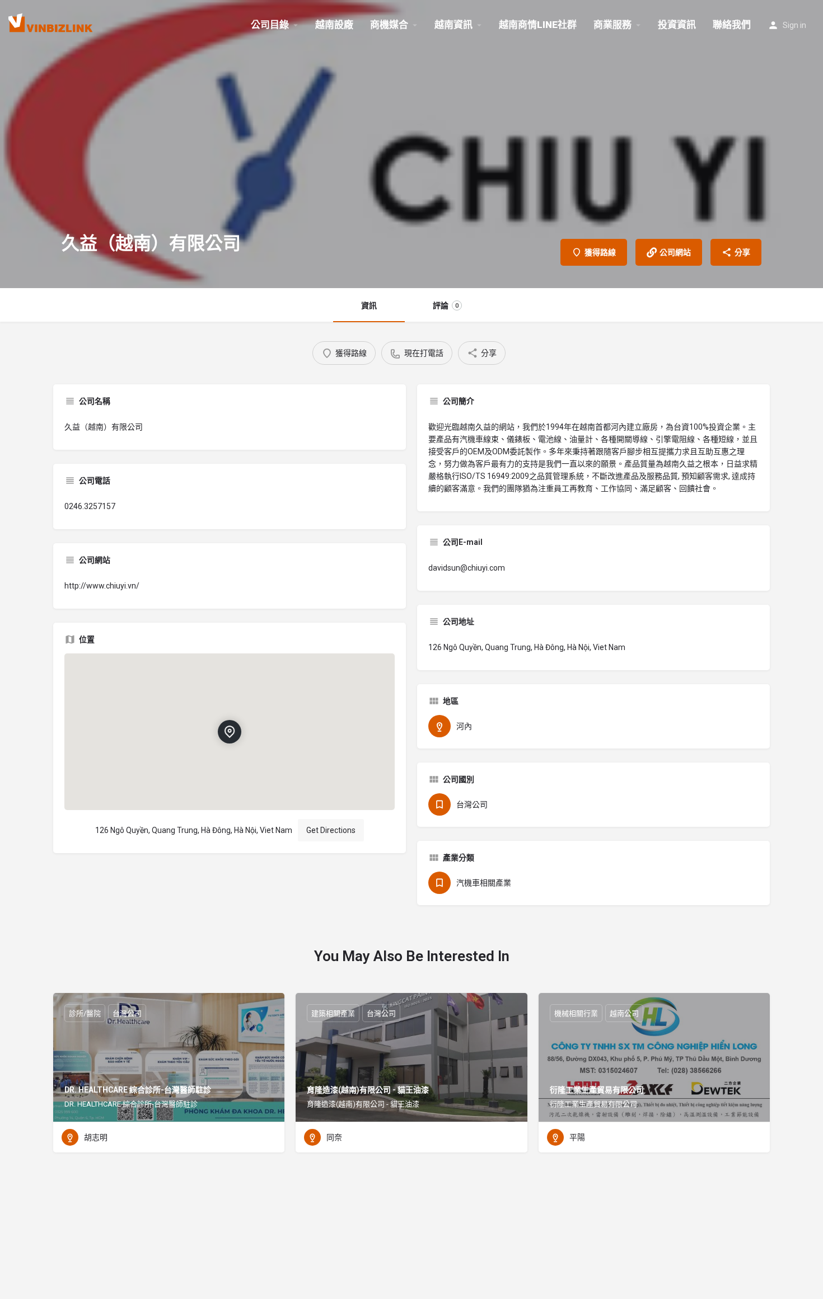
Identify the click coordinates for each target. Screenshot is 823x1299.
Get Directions (331, 830)
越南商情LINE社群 (538, 24)
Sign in (794, 25)
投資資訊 (677, 24)
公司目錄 (270, 24)
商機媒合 (389, 24)
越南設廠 (334, 24)
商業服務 (612, 24)
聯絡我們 (732, 24)
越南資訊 (453, 24)
